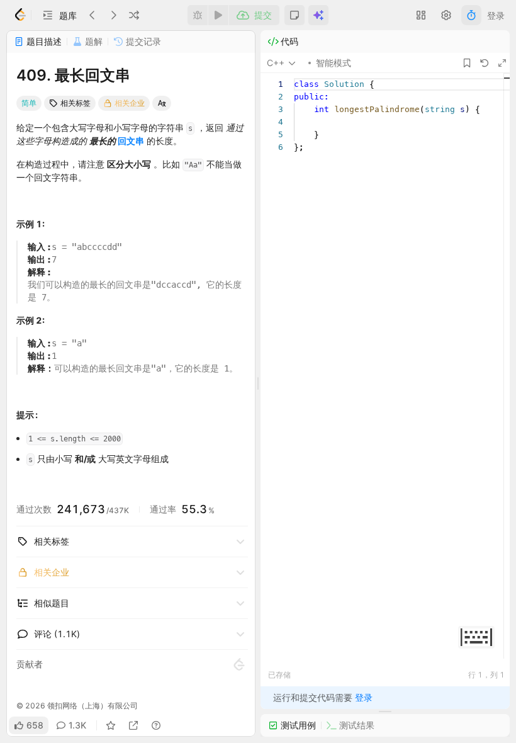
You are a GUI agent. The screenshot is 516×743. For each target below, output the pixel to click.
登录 (496, 15)
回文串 (131, 140)
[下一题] (113, 15)
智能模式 (333, 62)
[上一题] (92, 15)
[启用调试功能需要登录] (198, 15)
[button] (59, 15)
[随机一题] (134, 15)
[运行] (218, 15)
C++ (275, 62)
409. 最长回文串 (73, 75)
